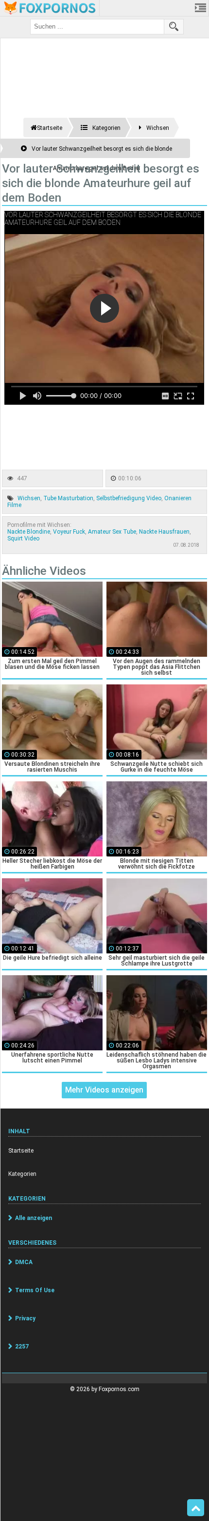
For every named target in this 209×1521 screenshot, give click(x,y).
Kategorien (22, 1174)
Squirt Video (23, 538)
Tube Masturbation (68, 498)
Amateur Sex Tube (112, 531)
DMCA (24, 1262)
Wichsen (28, 498)
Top (195, 1508)
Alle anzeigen (33, 1218)
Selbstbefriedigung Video (128, 498)
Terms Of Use (34, 1290)
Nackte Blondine (28, 531)
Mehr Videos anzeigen (104, 1089)
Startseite (21, 1150)
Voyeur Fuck (69, 531)
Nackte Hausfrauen (164, 531)
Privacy (25, 1318)
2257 (22, 1346)
